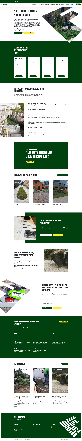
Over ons (63, 1)
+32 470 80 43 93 (69, 1)
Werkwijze (72, 4)
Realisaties (55, 1)
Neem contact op (18, 32)
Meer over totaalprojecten (46, 235)
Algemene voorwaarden (27, 439)
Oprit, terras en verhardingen (18, 429)
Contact (78, 4)
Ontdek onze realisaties (28, 32)
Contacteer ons (30, 161)
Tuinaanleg (62, 4)
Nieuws (59, 1)
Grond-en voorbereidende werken (19, 428)
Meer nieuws (65, 363)
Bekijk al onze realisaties (62, 175)
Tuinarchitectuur (33, 4)
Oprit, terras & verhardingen (55, 4)
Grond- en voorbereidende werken (44, 4)
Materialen (67, 4)
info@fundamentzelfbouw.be (77, 1)
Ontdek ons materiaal (47, 307)
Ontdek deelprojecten (58, 235)
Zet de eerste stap (63, 321)
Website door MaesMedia (64, 439)
